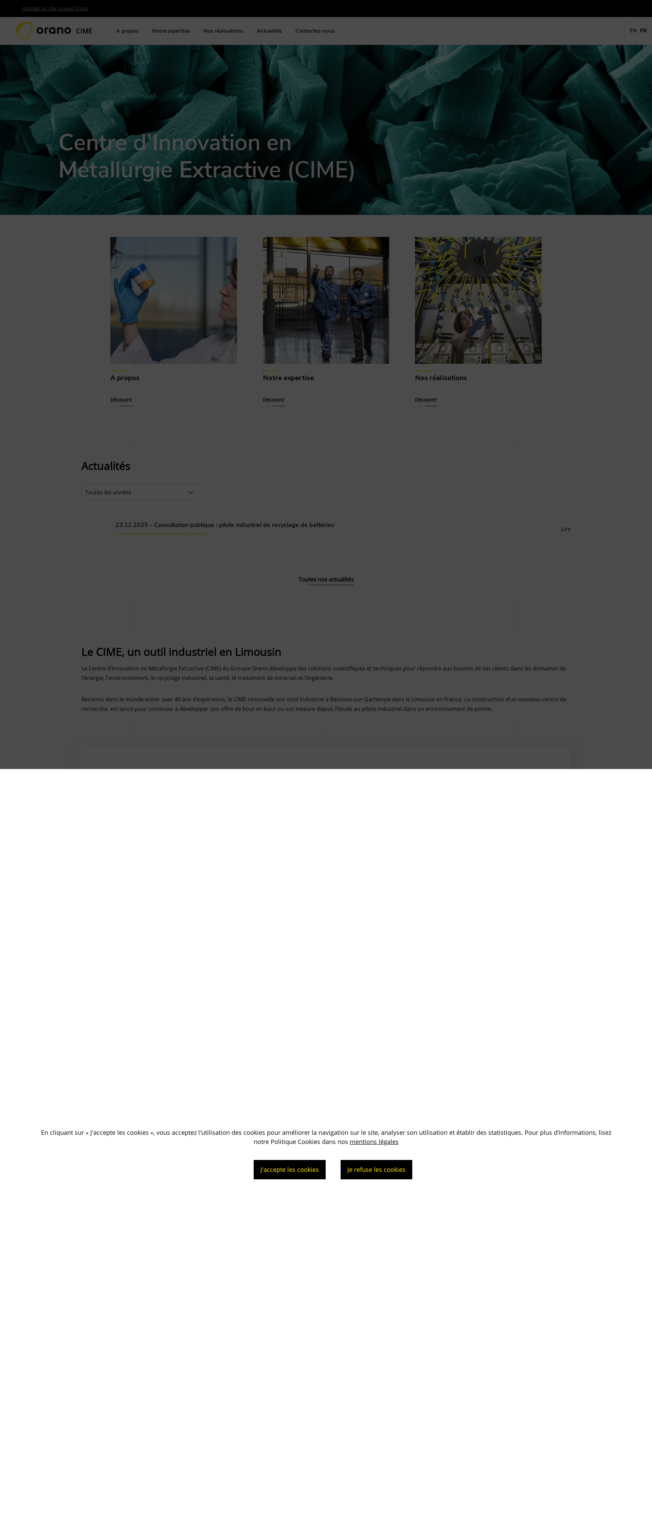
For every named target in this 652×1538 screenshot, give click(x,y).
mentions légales (374, 1142)
